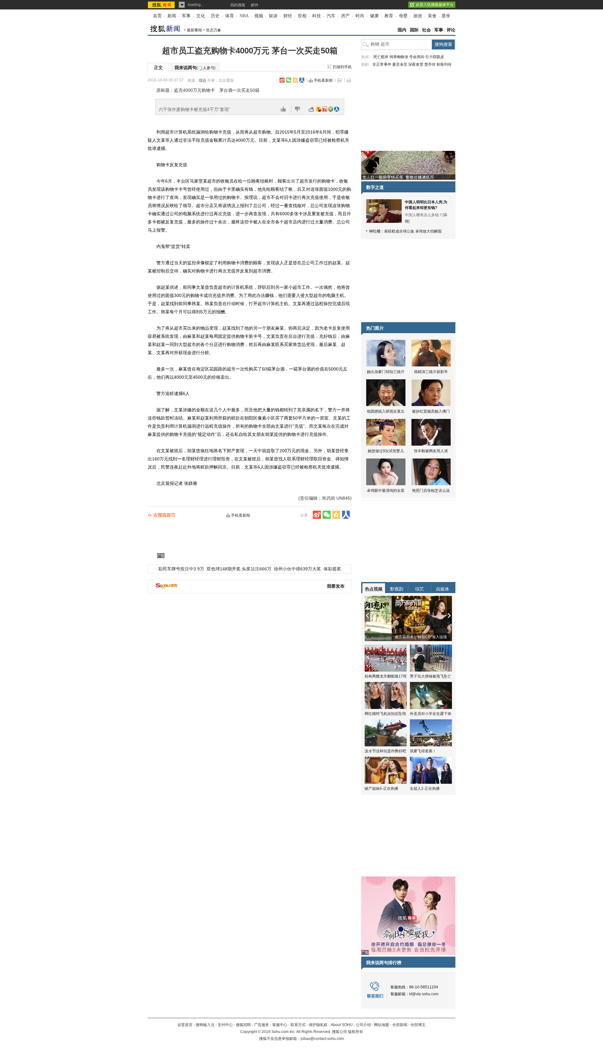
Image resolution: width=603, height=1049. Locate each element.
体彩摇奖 (332, 568)
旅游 (417, 16)
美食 (432, 16)
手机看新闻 (323, 80)
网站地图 (381, 1025)
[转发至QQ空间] (330, 109)
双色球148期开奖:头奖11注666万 (239, 568)
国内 (402, 30)
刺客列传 (444, 64)
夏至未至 (399, 64)
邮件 (254, 5)
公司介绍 (363, 1025)
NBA (244, 16)
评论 (451, 30)
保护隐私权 (318, 1025)
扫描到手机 (342, 67)
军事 (186, 16)
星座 (446, 16)
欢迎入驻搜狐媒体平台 (435, 5)
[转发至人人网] (336, 109)
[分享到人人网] (301, 80)
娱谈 (273, 16)
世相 (302, 16)
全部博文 (418, 1025)
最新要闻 (194, 30)
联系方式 (298, 1025)
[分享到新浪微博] (282, 80)
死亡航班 (380, 57)
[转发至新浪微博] (324, 109)
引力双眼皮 (434, 57)
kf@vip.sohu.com (423, 994)
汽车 (331, 16)
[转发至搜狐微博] (318, 109)
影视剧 (396, 588)
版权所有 (355, 1032)
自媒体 (442, 588)
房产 (345, 16)
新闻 (171, 16)
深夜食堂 (415, 64)
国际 (414, 30)
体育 (229, 16)
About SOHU (342, 1025)
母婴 (403, 16)
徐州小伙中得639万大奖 (297, 568)
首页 (157, 16)
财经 (287, 16)
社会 (426, 30)
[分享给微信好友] (327, 515)
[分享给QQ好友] (295, 80)
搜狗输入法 (205, 1025)
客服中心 (279, 1025)
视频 (258, 16)
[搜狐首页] (162, 4)
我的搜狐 (237, 5)
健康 (374, 16)
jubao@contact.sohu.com (322, 1038)
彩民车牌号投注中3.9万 (181, 568)
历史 (215, 16)
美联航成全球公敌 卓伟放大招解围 (413, 231)
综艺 (419, 588)
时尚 (360, 16)
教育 (388, 16)
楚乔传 (430, 64)
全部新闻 (399, 1025)
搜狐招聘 (243, 1025)
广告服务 (261, 1025)
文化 (200, 16)
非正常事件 (381, 64)
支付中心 (225, 1025)
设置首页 (185, 1025)
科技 (316, 16)
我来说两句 (195, 67)
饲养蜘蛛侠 (398, 57)
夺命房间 (416, 57)
